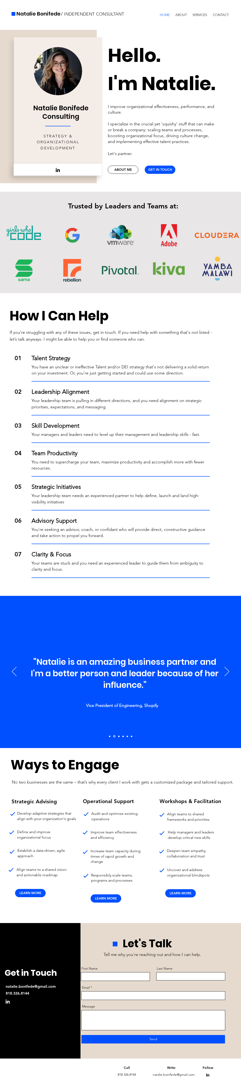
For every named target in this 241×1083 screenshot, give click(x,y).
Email (86, 987)
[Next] (227, 672)
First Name (89, 968)
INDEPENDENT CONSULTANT (93, 14)
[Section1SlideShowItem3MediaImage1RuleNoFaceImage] (109, 736)
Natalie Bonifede (38, 13)
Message (88, 1006)
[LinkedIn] (58, 170)
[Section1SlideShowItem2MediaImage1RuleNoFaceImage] (119, 736)
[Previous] (14, 672)
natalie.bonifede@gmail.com (31, 986)
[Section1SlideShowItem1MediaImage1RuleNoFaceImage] (127, 736)
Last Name (165, 968)
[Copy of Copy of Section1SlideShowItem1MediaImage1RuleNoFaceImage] (114, 736)
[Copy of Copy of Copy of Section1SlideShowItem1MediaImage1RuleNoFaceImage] (131, 736)
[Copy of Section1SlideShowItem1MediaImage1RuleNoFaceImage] (123, 736)
